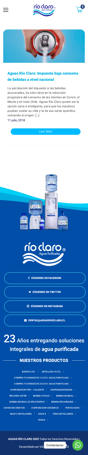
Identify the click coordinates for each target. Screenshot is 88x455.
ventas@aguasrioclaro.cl (46, 320)
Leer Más (45, 131)
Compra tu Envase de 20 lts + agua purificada (41, 384)
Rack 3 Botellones (21, 414)
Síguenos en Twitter (46, 292)
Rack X (42, 414)
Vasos (41, 420)
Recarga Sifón (18, 396)
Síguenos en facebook (46, 278)
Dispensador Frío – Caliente (27, 390)
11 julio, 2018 (16, 120)
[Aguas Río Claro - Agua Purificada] (44, 10)
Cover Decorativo (14, 408)
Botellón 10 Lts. (51, 371)
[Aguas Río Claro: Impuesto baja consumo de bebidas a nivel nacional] (44, 46)
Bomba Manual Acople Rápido (27, 402)
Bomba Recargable (62, 402)
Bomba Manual (65, 396)
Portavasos (72, 408)
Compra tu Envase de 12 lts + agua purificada (41, 378)
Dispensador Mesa (62, 390)
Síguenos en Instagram (47, 306)
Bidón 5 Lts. (28, 371)
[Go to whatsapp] (77, 445)
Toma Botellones (63, 414)
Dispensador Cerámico (45, 408)
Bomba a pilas (41, 396)
